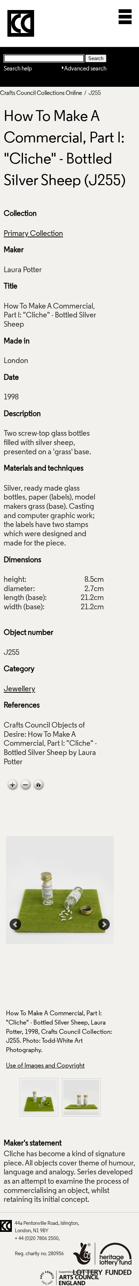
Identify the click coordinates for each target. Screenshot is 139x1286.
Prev (15, 924)
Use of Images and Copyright (45, 1066)
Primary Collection (33, 234)
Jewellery (19, 689)
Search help (18, 69)
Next (104, 924)
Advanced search (85, 69)
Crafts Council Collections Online (41, 93)
